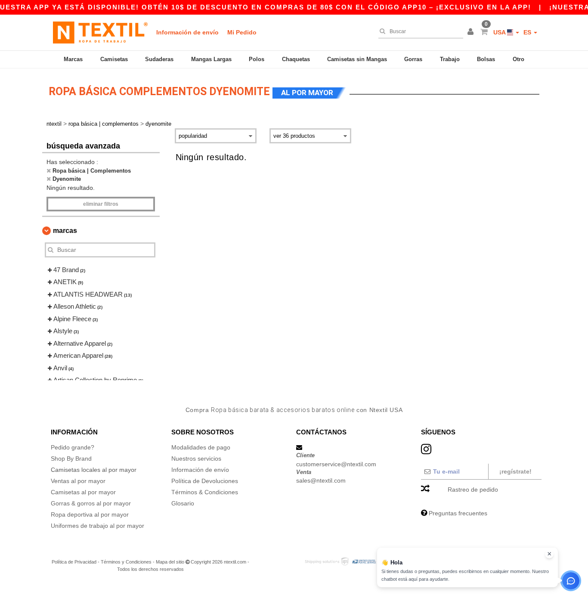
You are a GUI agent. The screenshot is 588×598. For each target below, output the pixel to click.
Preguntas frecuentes (458, 513)
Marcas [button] (65, 230)
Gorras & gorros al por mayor (91, 503)
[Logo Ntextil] (100, 32)
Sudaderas (159, 59)
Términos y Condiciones (126, 561)
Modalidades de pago (200, 447)
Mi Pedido (242, 32)
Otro (518, 59)
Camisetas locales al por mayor (93, 469)
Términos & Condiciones (204, 492)
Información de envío (187, 32)
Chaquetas (296, 59)
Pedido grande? (72, 447)
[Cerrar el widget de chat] (549, 554)
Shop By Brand (71, 458)
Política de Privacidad (74, 561)
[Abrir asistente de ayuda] (570, 580)
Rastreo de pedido (473, 489)
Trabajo (450, 59)
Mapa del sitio (170, 561)
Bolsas (486, 59)
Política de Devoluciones (204, 480)
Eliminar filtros (100, 204)
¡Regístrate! (515, 471)
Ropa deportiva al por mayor (90, 514)
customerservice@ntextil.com (336, 464)
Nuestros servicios (196, 458)
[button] (471, 32)
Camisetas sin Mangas (357, 59)
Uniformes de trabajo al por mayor (97, 525)
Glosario (182, 503)
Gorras (413, 59)
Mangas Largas (211, 59)
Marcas (73, 59)
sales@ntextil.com (321, 480)
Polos (256, 59)
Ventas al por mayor (78, 480)
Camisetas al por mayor (83, 492)
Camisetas (114, 59)
